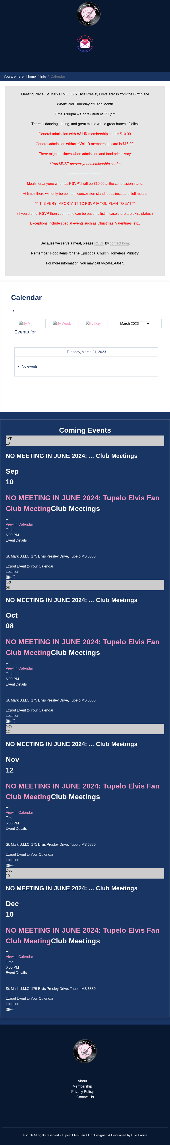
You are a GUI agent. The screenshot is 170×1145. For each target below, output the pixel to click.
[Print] (17, 311)
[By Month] (28, 323)
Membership (82, 1086)
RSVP (99, 243)
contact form (119, 243)
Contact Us (85, 1097)
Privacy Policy (82, 1092)
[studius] (85, 1051)
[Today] (93, 323)
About (82, 1081)
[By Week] (62, 323)
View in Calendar (19, 524)
